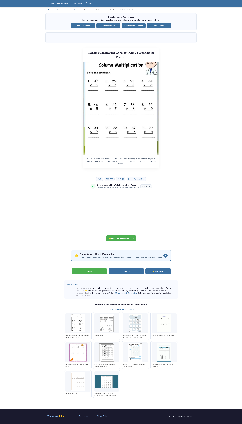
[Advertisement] (121, 213)
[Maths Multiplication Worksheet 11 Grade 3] (78, 352)
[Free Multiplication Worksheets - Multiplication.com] (106, 352)
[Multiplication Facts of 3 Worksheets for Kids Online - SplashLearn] (135, 323)
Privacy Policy (62, 3)
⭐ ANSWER (158, 271)
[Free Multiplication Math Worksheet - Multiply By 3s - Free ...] (78, 323)
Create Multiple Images (133, 26)
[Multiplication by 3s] (106, 323)
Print (89, 271)
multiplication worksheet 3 (64, 10)
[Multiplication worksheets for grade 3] (164, 323)
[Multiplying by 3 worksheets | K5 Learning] (164, 352)
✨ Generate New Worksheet (121, 238)
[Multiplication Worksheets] (78, 381)
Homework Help (108, 26)
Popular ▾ (89, 3)
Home (51, 3)
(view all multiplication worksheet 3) (121, 309)
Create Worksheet (83, 26)
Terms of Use (77, 3)
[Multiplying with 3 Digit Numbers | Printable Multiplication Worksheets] (106, 381)
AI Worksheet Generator (126, 293)
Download (126, 271)
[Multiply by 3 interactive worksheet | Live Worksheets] (135, 352)
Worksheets (56, 416)
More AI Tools (158, 26)
